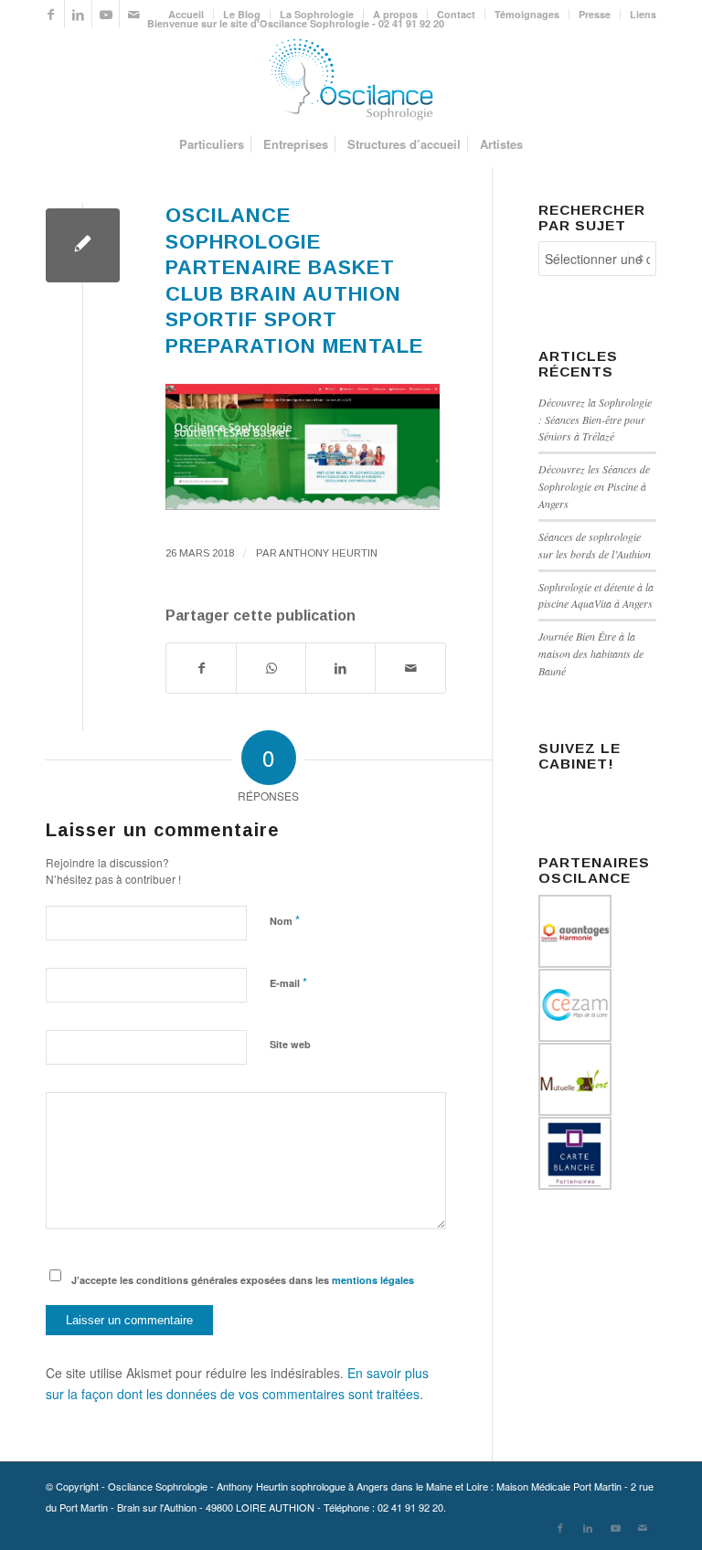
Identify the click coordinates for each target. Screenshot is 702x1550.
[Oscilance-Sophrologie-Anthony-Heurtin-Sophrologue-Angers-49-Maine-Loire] (351, 79)
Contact (456, 14)
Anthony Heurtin (328, 552)
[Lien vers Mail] (133, 13)
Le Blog (242, 14)
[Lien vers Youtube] (105, 13)
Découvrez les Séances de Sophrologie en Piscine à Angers (594, 486)
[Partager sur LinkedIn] (340, 668)
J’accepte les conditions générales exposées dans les (242, 1280)
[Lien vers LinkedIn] (78, 13)
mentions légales (373, 1280)
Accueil (186, 14)
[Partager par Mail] (410, 668)
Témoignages (527, 14)
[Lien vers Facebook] (50, 13)
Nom (285, 920)
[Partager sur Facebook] (201, 668)
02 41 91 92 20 (410, 1507)
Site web (290, 1044)
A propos (395, 14)
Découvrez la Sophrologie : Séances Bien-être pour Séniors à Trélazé (595, 419)
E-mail (288, 982)
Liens (643, 14)
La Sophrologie (317, 14)
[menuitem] (186, 14)
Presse (595, 14)
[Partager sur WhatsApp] (271, 668)
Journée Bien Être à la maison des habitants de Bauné (591, 653)
